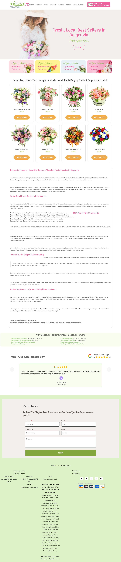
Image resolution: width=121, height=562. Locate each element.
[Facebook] (81, 478)
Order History (53, 548)
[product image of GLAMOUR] (73, 96)
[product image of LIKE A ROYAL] (99, 136)
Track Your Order (52, 545)
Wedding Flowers (48, 535)
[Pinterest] (101, 478)
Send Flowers (51, 537)
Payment (68, 4)
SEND (60, 453)
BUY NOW (21, 117)
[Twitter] (86, 478)
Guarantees (61, 4)
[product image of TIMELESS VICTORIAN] (22, 96)
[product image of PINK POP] (99, 96)
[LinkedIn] (96, 478)
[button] (12, 369)
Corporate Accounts (52, 508)
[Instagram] (91, 478)
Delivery (46, 4)
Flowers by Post (53, 524)
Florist (43, 527)
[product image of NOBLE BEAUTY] (22, 136)
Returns (45, 551)
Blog (50, 551)
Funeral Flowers (52, 532)
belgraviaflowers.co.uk (50, 479)
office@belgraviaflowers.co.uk (29, 487)
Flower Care (53, 4)
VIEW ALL (78, 47)
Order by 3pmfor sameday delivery (100, 4)
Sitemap (54, 551)
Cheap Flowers (50, 527)
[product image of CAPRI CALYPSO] (47, 96)
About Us (31, 4)
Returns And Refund (78, 4)
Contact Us (39, 4)
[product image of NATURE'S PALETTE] (73, 136)
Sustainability (46, 522)
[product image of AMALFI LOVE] (47, 136)
